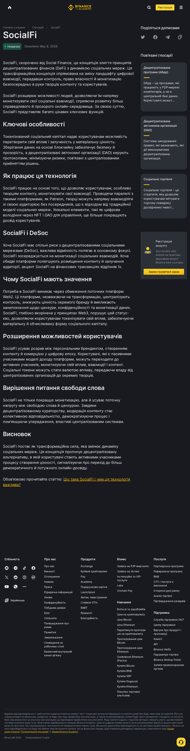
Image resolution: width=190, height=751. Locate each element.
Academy (86, 581)
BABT (84, 607)
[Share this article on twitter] (143, 37)
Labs (120, 585)
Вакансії (49, 571)
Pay (83, 576)
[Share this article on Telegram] (167, 37)
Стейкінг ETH (89, 602)
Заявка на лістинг (128, 571)
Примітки (50, 632)
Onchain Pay (124, 590)
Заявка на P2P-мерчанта (133, 566)
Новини (48, 581)
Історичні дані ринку (167, 590)
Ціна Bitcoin (124, 619)
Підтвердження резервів (169, 601)
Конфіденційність (55, 602)
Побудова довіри (54, 607)
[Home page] (79, 7)
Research (86, 612)
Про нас (49, 566)
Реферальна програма (168, 571)
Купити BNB (124, 670)
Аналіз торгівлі (163, 595)
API (156, 644)
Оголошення (52, 576)
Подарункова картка (94, 586)
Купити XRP (124, 676)
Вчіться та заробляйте (131, 609)
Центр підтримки (164, 624)
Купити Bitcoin (126, 665)
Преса (48, 586)
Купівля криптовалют (94, 571)
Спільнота (50, 618)
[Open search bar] (148, 7)
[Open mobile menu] (181, 7)
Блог (47, 612)
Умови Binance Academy (65, 731)
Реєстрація (165, 7)
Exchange (87, 566)
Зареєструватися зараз (164, 271)
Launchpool (88, 592)
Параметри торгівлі (166, 654)
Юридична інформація (58, 592)
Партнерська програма (169, 566)
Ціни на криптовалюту (131, 614)
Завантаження (53, 637)
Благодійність (89, 618)
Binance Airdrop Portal (167, 659)
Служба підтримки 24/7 (169, 619)
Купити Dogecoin (127, 681)
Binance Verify (162, 649)
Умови (48, 597)
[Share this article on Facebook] (155, 37)
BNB (156, 576)
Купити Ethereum (127, 686)
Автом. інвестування (94, 597)
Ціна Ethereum (126, 624)
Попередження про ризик (34, 731)
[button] (181, 7)
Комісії (158, 638)
